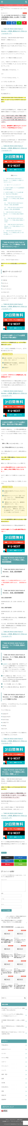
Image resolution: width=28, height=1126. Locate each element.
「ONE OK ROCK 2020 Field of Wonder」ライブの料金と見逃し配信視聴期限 (14, 198)
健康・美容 (4, 1074)
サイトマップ (12, 1119)
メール (2, 898)
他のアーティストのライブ (12, 185)
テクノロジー (5, 1066)
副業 (3, 1078)
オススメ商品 (5, 1057)
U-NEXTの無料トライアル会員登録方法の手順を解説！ (14, 188)
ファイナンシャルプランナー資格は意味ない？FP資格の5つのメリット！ (12, 1015)
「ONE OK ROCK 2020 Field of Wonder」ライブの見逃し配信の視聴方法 (14, 214)
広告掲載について (6, 1121)
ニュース (4, 1070)
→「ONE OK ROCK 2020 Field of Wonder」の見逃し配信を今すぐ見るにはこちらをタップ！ (14, 31)
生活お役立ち (5, 1087)
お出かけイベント (6, 1049)
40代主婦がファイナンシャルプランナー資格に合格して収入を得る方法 (13, 1009)
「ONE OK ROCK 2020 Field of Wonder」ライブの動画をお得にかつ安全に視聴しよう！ (14, 232)
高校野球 (4, 1099)
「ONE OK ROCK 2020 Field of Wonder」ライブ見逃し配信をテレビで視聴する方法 (14, 226)
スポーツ (4, 1061)
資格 (3, 1091)
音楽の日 (4, 1095)
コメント (3, 879)
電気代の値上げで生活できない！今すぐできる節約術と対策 (13, 1032)
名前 (2, 893)
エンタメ (4, 852)
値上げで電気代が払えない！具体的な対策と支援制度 (13, 1027)
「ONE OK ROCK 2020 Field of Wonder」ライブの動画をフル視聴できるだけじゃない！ (14, 180)
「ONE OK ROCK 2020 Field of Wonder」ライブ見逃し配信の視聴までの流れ (14, 220)
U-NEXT (7, 348)
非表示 (15, 175)
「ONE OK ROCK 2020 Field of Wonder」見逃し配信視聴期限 (13, 208)
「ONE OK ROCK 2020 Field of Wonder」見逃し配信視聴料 (13, 203)
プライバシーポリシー (15, 1121)
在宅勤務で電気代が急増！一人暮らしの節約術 (13, 1021)
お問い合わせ (19, 1119)
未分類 (3, 1082)
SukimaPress (14, 1)
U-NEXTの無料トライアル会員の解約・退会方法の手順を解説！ (13, 193)
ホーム (7, 1119)
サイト (2, 904)
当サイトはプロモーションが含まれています (14, 5)
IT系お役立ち (5, 1045)
